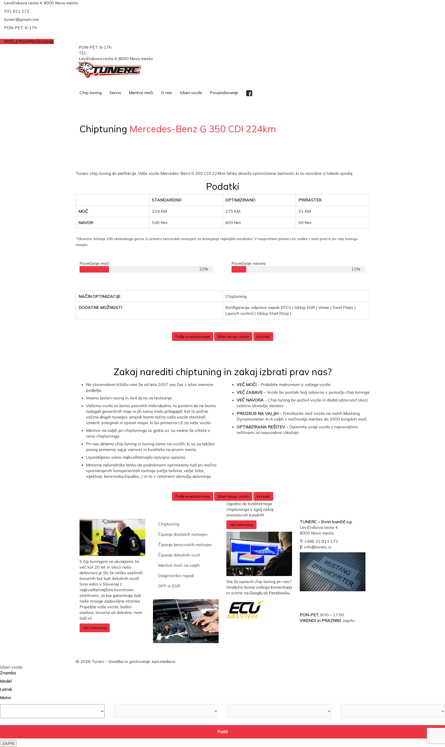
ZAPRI (8, 743)
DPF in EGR (169, 585)
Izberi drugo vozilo (233, 336)
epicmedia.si (163, 661)
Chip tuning (91, 92)
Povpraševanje (224, 92)
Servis (115, 92)
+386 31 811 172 (105, 52)
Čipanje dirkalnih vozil (179, 554)
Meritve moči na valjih (179, 565)
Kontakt (263, 336)
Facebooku (279, 592)
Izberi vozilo (191, 92)
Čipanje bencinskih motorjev (185, 544)
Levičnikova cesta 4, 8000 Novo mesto (41, 2)
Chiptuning (168, 524)
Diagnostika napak (176, 575)
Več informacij (94, 628)
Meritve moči (141, 92)
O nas (166, 92)
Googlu (256, 592)
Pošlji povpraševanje (192, 336)
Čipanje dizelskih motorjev (183, 534)
